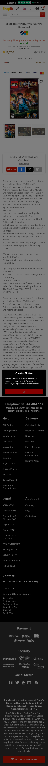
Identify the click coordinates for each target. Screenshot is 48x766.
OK (24, 392)
